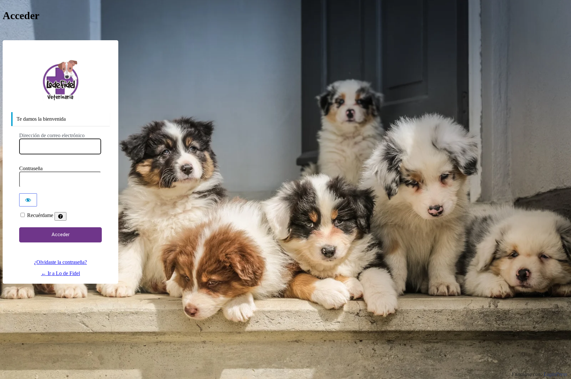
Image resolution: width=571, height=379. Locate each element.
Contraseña (31, 168)
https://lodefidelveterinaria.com (60, 80)
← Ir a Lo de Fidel (60, 273)
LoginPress (555, 374)
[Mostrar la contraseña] (28, 199)
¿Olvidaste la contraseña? (60, 262)
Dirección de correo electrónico (52, 135)
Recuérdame (40, 215)
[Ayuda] (60, 216)
